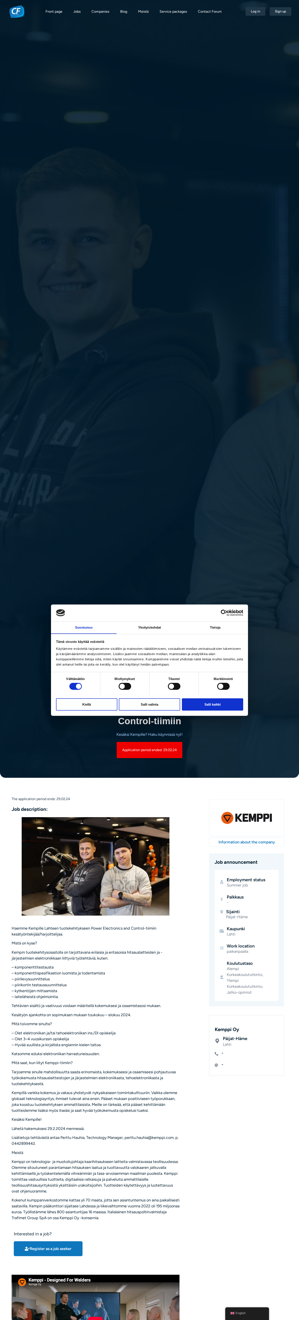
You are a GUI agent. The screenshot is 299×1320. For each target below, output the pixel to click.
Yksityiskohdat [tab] (149, 627)
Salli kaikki (212, 704)
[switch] (125, 686)
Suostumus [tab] (84, 627)
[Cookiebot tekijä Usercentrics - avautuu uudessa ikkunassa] (224, 613)
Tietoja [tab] (215, 627)
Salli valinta (149, 704)
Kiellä (86, 704)
